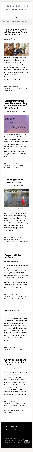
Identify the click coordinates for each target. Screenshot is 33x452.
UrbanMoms (16, 7)
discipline (21, 296)
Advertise (7, 429)
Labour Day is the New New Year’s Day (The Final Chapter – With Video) (16, 104)
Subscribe (17, 429)
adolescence (16, 403)
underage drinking (10, 410)
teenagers (24, 409)
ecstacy (11, 407)
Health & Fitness (17, 163)
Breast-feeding (22, 349)
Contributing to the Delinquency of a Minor (15, 362)
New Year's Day (16, 169)
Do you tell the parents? (12, 256)
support (23, 169)
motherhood (20, 243)
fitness (12, 167)
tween (23, 298)
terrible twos (8, 245)
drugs (26, 296)
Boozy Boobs (11, 310)
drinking (24, 88)
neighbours (7, 169)
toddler (15, 245)
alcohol (15, 88)
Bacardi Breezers (15, 405)
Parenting (15, 87)
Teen (19, 298)
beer (19, 165)
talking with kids (9, 90)
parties (22, 407)
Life (23, 163)
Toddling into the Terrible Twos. (14, 180)
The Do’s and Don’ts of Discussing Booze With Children (16, 32)
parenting (14, 298)
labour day (18, 167)
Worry (6, 300)
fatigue (26, 241)
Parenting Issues (16, 239)
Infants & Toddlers (17, 237)
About (6, 426)
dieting (23, 165)
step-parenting (15, 409)
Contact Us (15, 426)
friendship (7, 298)
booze (20, 88)
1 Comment (21, 185)
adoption (23, 403)
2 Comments (24, 111)
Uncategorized (16, 347)
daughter (24, 405)
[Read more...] (15, 79)
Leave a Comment (9, 39)
